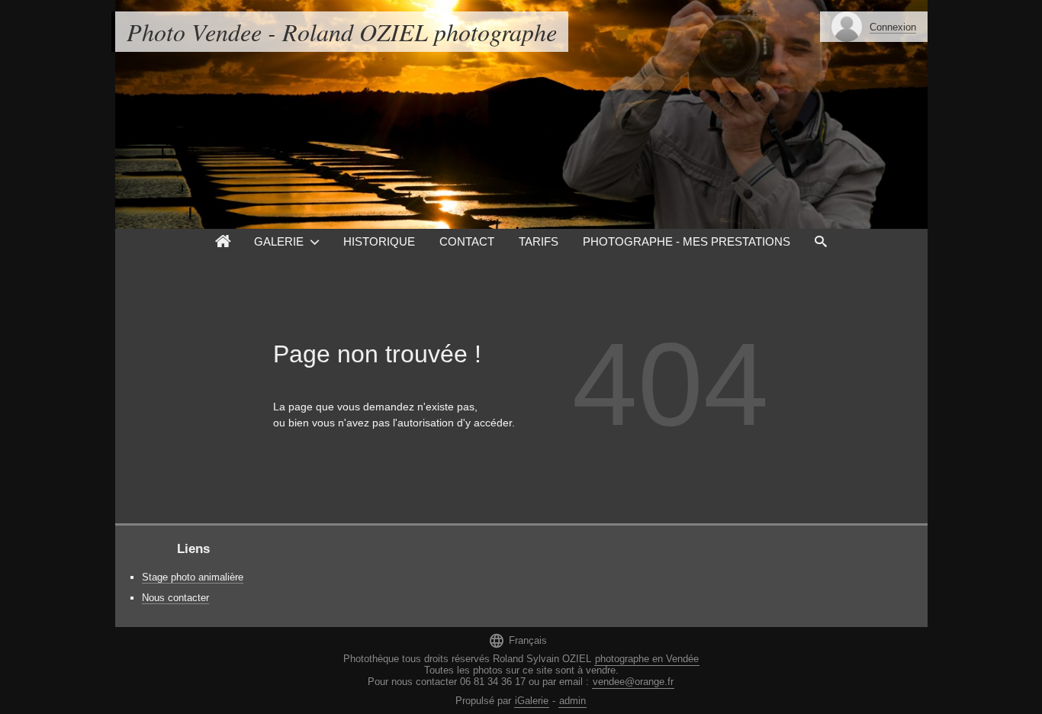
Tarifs (538, 241)
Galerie (279, 241)
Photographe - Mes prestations (686, 241)
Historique (379, 241)
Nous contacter (175, 597)
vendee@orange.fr (633, 681)
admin (572, 700)
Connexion (893, 27)
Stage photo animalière (192, 577)
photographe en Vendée (647, 658)
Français (517, 640)
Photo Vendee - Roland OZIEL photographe (342, 31)
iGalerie (531, 700)
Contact (466, 241)
